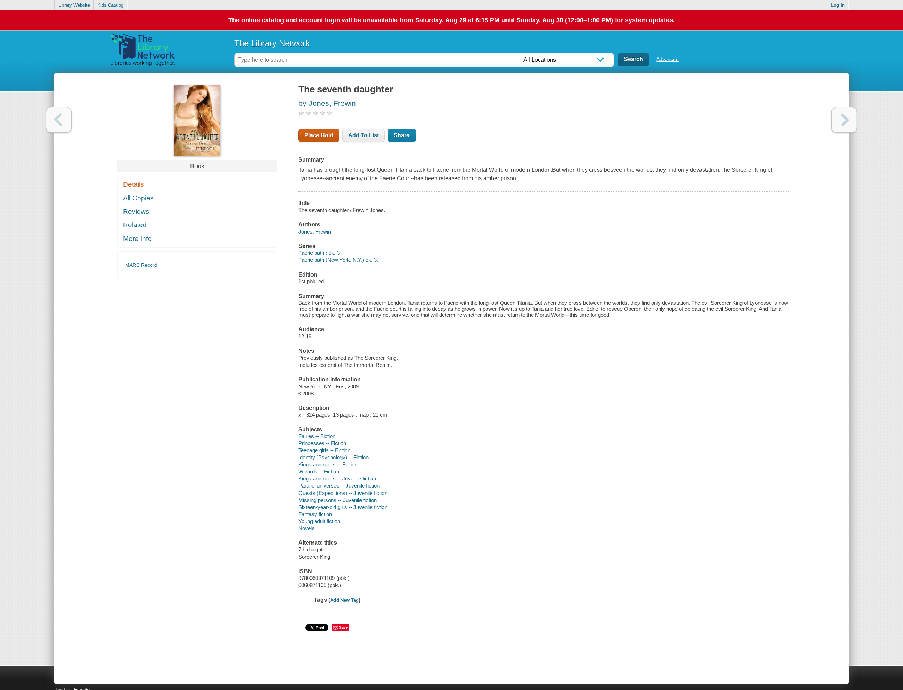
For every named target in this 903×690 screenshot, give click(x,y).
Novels (306, 528)
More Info (137, 238)
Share (402, 135)
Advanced (667, 59)
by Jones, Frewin (327, 103)
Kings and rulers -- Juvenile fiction (337, 479)
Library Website (74, 5)
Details (133, 184)
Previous (59, 120)
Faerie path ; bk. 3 (319, 253)
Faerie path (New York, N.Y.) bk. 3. (338, 260)
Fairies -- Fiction (316, 436)
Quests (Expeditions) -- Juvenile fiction (342, 493)
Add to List (363, 135)
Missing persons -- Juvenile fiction (337, 500)
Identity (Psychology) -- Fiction (333, 457)
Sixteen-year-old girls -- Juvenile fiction (342, 507)
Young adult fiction (319, 521)
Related (135, 225)
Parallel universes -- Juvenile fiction (339, 486)
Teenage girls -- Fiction (324, 450)
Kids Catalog (110, 5)
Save (343, 627)
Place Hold (318, 135)
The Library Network (272, 43)
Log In (838, 5)
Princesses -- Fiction (322, 443)
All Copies (138, 198)
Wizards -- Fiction (318, 471)
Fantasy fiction (315, 514)
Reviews (136, 211)
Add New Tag (344, 600)
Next (844, 120)
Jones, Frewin (314, 232)
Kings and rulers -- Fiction (327, 464)
